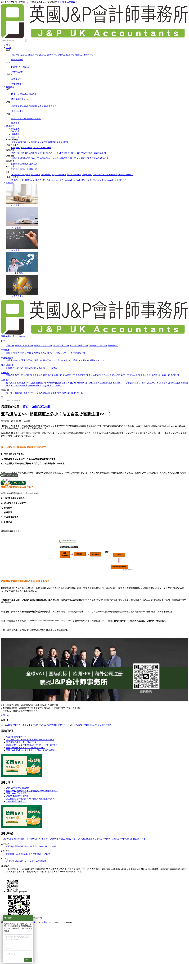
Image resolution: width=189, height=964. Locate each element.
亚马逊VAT (6, 839)
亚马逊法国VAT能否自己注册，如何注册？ (92, 725)
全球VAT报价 (17, 59)
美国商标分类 (34, 118)
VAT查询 (19, 854)
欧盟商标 (15, 94)
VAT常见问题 (40, 861)
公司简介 (10, 846)
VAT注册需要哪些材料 (16, 737)
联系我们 (19, 393)
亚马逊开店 (16, 174)
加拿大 (37, 353)
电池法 (27, 142)
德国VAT (43, 55)
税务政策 (19, 861)
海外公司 (15, 131)
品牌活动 (19, 846)
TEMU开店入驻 (100, 174)
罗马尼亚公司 (87, 153)
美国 (22, 353)
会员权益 (71, 2)
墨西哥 (44, 353)
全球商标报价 (17, 111)
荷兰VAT (79, 55)
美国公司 (15, 158)
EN (77, 2)
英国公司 (24, 153)
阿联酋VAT (16, 67)
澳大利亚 (52, 106)
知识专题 (15, 250)
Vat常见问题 (64, 393)
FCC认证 (47, 148)
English (22, 336)
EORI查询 (27, 854)
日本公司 (35, 158)
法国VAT (24, 55)
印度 (31, 353)
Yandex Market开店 (83, 180)
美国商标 (15, 106)
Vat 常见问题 (17, 273)
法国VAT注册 (41, 406)
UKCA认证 (38, 148)
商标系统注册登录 (19, 99)
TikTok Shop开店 (125, 174)
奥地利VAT (88, 55)
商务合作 (28, 393)
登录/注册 (62, 2)
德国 (17, 353)
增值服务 (10, 126)
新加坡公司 (53, 158)
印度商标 (33, 106)
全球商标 (10, 87)
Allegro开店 (87, 174)
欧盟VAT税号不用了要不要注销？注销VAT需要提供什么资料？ (36, 725)
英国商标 (24, 94)
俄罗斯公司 (25, 158)
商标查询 (15, 123)
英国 (13, 353)
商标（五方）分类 (19, 118)
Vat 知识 (9, 183)
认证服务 (15, 129)
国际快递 (33, 169)
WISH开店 (35, 174)
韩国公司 (44, 158)
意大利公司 (43, 153)
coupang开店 (69, 180)
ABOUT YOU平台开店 (42, 180)
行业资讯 (15, 205)
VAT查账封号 (44, 839)
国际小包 (24, 169)
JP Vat (8, 48)
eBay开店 (26, 174)
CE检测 (28, 148)
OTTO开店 (27, 180)
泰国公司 (63, 158)
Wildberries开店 (99, 180)
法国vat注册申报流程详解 (17, 788)
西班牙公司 (53, 153)
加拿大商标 (43, 106)
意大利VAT (52, 55)
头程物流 (15, 134)
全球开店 (15, 137)
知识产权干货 (17, 296)
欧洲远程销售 (65, 839)
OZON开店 (121, 180)
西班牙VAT (33, 55)
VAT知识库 (29, 861)
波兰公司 (63, 153)
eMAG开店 (58, 180)
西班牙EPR (53, 142)
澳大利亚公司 (83, 158)
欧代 (13, 148)
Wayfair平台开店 (59, 174)
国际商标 (5, 350)
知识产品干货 (77, 393)
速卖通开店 (46, 174)
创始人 (27, 846)
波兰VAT (70, 55)
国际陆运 (33, 164)
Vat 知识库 (16, 228)
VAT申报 (107, 839)
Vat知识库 (45, 393)
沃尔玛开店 (16, 180)
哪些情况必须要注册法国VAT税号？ (22, 742)
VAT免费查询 (17, 84)
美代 (23, 148)
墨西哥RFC (16, 79)
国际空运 (24, 164)
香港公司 (104, 158)
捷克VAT (62, 55)
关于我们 (10, 393)
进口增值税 (87, 839)
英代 (18, 148)
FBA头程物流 (7, 365)
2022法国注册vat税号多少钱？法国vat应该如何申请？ (30, 739)
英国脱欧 (16, 839)
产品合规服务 (7, 358)
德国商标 (33, 94)
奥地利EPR (63, 142)
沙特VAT (26, 67)
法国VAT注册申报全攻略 (17, 796)
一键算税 (46, 854)
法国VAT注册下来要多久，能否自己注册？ (25, 748)
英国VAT (15, 55)
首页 (8, 45)
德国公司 (33, 153)
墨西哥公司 (94, 158)
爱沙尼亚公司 (74, 153)
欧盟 (8, 353)
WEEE (21, 142)
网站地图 (10, 854)
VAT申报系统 (17, 72)
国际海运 (15, 164)
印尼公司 (72, 158)
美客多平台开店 (74, 174)
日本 (27, 353)
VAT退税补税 (126, 839)
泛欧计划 (24, 839)
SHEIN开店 (112, 174)
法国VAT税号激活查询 (16, 793)
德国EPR (35, 142)
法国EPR (43, 142)
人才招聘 (52, 846)
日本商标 (24, 106)
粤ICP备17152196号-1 (38, 922)
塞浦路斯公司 (100, 153)
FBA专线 (15, 169)
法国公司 (15, 153)
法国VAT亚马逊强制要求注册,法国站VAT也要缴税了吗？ (32, 791)
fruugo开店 (111, 180)
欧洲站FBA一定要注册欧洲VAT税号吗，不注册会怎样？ (31, 745)
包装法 (14, 142)
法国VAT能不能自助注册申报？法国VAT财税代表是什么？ (32, 750)
